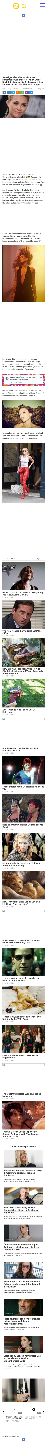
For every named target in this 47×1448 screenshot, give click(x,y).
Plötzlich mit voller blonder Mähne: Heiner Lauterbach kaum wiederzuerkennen (22, 1321)
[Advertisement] (23, 45)
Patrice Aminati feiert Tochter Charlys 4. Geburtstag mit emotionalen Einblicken (23, 1173)
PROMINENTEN (28, 89)
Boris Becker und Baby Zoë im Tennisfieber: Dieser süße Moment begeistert (21, 1210)
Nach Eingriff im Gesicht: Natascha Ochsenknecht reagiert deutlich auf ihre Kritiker (22, 1284)
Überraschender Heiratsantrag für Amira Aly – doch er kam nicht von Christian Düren (21, 1247)
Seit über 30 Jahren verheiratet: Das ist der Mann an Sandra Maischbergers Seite (22, 1358)
